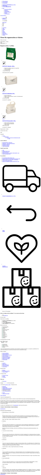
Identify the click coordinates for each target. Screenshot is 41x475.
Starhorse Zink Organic (6, 151)
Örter (9, 138)
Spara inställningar (3, 473)
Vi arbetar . (6, 6)
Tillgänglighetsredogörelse (6, 389)
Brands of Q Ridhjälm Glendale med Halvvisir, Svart (10, 161)
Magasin (3, 370)
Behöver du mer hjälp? (6, 358)
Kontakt (5, 12)
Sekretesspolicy (4, 387)
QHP (3, 150)
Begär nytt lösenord (5, 364)
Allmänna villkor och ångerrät (7, 388)
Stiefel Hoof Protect (5, 152)
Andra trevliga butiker (5, 393)
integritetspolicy (16, 405)
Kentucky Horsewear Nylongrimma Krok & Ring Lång (11, 158)
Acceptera (8, 473)
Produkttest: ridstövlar (5, 145)
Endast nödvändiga (14, 473)
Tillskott (3, 135)
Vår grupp (4, 377)
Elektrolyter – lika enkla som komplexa (8, 143)
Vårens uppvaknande (5, 146)
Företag (3, 392)
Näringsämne (6, 136)
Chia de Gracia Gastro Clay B (7, 160)
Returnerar (6, 10)
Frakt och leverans (5, 355)
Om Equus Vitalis (5, 375)
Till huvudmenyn (5, 1)
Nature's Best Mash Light (6, 153)
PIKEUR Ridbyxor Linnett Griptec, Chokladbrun (10, 159)
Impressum (4, 386)
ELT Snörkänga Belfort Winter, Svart (8, 157)
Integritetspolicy (2, 408)
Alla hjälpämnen (7, 13)
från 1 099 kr (9, 4)
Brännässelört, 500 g (9, 120)
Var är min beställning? (8, 9)
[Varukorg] (21, 25)
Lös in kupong (4, 366)
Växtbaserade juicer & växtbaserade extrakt (13, 137)
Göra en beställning (5, 353)
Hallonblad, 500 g (8, 93)
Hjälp (3, 8)
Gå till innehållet (5, 2)
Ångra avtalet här (3, 395)
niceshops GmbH (7, 384)
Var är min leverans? (5, 365)
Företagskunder (4, 359)
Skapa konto (4, 22)
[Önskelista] (3, 24)
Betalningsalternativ (5, 354)
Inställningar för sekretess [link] (6, 390)
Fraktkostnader (6, 11)
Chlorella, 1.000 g (8, 66)
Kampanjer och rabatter (6, 357)
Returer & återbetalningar (6, 356)
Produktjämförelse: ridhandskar (7, 142)
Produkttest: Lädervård (6, 144)
